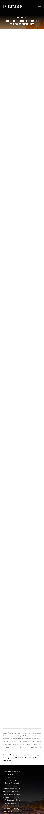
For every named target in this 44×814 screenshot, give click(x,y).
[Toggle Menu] (39, 6)
